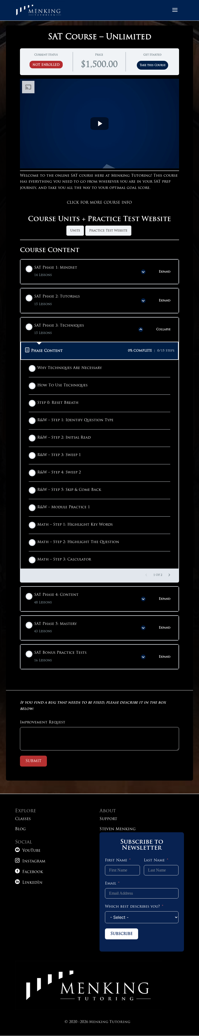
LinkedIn (28, 883)
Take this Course (153, 65)
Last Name (154, 860)
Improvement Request (42, 722)
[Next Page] (169, 575)
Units (75, 230)
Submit (33, 761)
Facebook (29, 872)
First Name (116, 860)
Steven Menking (118, 829)
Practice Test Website (108, 230)
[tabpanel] (99, 159)
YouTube (27, 851)
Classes (23, 819)
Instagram (30, 861)
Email (110, 884)
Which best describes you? (132, 907)
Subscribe (121, 934)
